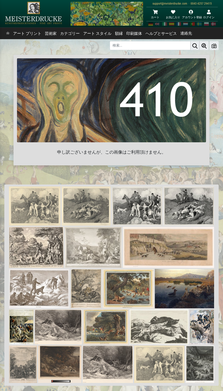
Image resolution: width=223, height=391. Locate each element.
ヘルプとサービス (161, 33)
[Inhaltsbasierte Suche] (204, 45)
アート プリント (27, 33)
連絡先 (186, 33)
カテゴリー (70, 33)
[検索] (194, 45)
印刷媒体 (134, 33)
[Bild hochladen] (214, 45)
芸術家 (51, 33)
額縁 (119, 33)
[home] (7, 33)
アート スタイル (97, 33)
